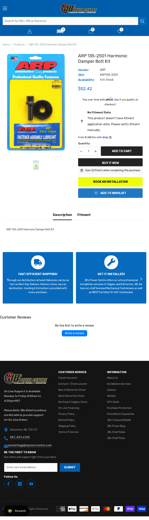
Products (19, 44)
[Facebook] (8, 483)
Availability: (86, 80)
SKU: (81, 75)
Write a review (74, 333)
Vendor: (83, 70)
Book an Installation (110, 181)
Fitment (84, 215)
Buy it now (110, 163)
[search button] (142, 21)
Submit (70, 467)
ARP (103, 70)
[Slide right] (141, 279)
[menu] (5, 8)
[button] (60, 31)
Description (62, 215)
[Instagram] (19, 483)
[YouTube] (31, 483)
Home (6, 44)
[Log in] (30, 31)
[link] (38, 278)
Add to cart (122, 151)
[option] (36, 102)
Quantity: (84, 143)
